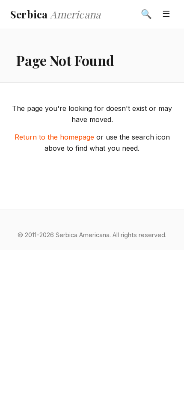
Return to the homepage (54, 137)
